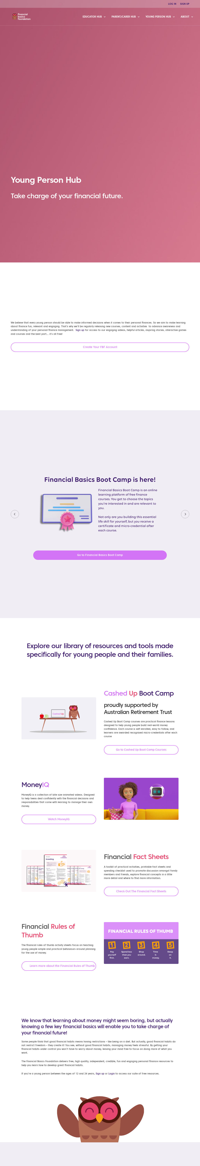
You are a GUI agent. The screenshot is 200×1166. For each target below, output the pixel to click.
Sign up (80, 330)
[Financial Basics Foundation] (21, 16)
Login (111, 1073)
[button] (100, 347)
